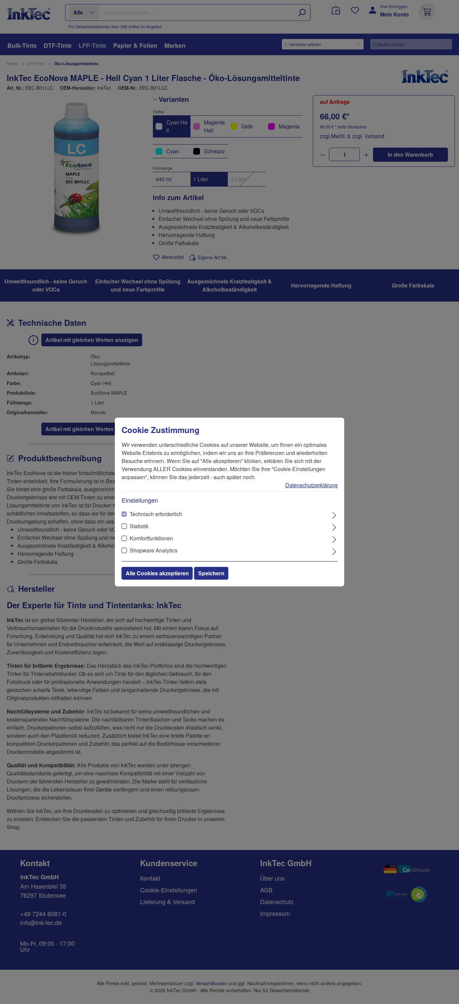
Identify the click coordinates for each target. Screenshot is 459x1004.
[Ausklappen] (334, 514)
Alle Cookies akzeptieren (157, 573)
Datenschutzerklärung (311, 485)
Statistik (139, 526)
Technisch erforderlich (156, 514)
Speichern (211, 573)
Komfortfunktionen (151, 538)
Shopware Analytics (153, 550)
